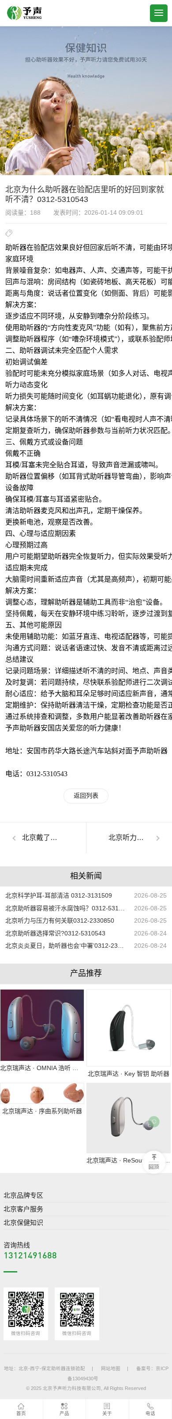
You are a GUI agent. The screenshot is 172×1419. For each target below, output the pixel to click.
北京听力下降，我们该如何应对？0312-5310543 (140, 837)
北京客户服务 (23, 1209)
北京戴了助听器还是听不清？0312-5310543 (54, 837)
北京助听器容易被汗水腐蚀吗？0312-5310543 (66, 908)
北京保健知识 (23, 1222)
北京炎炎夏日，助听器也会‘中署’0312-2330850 (66, 945)
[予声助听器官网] (24, 13)
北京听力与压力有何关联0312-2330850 (59, 920)
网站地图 (110, 1368)
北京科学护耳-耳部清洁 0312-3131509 (58, 895)
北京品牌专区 (23, 1195)
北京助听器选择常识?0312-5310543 (55, 933)
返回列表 (86, 795)
